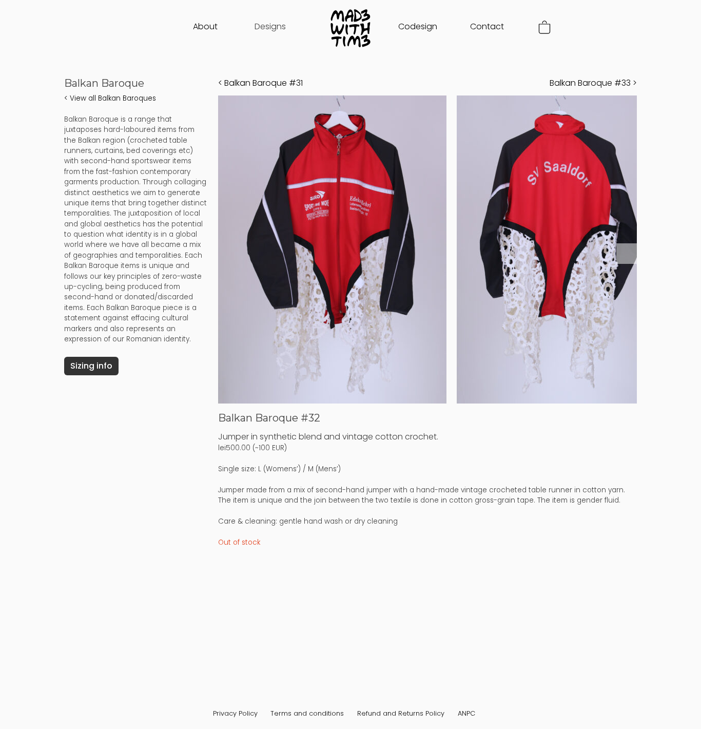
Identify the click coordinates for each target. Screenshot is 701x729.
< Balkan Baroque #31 (260, 83)
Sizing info (91, 366)
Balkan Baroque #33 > (593, 83)
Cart (544, 27)
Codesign (417, 26)
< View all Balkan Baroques (110, 98)
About (205, 26)
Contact (487, 26)
